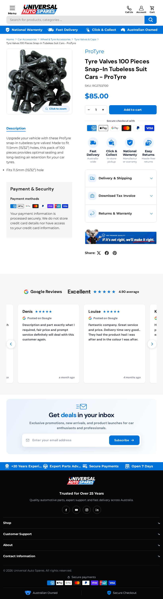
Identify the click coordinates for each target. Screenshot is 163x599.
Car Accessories (27, 39)
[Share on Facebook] (107, 253)
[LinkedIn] (97, 510)
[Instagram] (87, 510)
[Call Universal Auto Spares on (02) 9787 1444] (129, 9)
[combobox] (81, 20)
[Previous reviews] (11, 344)
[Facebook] (66, 510)
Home (10, 39)
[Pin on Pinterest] (115, 253)
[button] (152, 9)
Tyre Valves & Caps (85, 39)
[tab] (16, 128)
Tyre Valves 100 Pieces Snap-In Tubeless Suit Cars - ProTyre (41, 43)
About (8, 545)
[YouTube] (76, 510)
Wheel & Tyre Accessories (55, 39)
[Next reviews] (152, 344)
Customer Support (17, 534)
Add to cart (133, 110)
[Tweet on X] (99, 253)
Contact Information (19, 556)
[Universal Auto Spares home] (81, 480)
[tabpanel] (39, 154)
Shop (7, 523)
